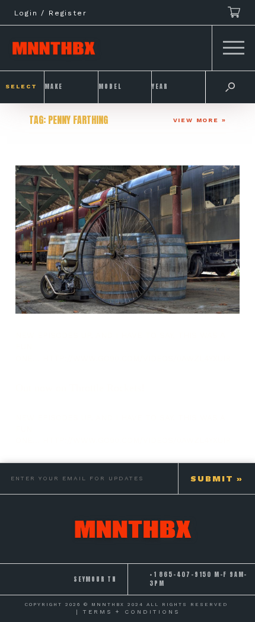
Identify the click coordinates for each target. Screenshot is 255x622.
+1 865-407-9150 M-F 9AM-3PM (198, 579)
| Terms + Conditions (128, 611)
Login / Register (50, 13)
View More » (200, 120)
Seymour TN (95, 579)
